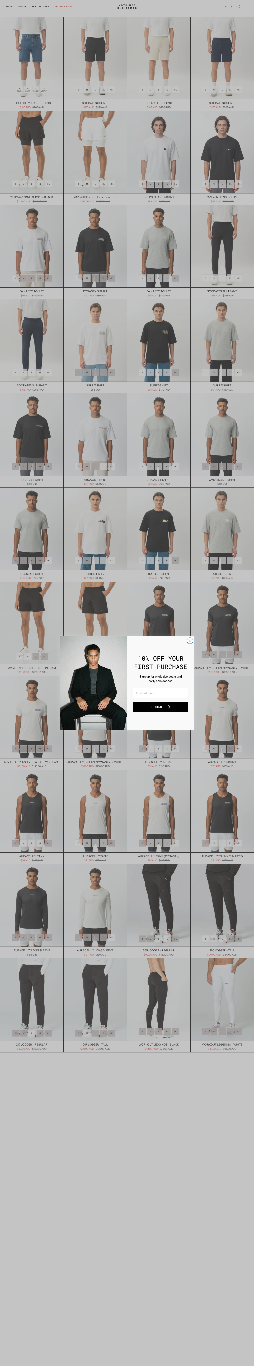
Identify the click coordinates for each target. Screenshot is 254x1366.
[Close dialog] (190, 641)
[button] (160, 707)
